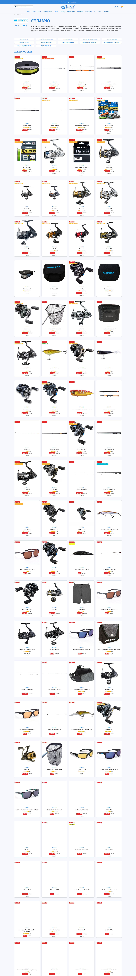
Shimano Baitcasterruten (90, 42)
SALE (99, 11)
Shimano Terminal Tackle (90, 39)
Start (15, 15)
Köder (28, 11)
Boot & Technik (71, 11)
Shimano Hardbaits (46, 42)
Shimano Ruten (24, 39)
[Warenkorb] (121, 7)
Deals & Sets (88, 11)
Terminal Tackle (47, 11)
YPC (95, 11)
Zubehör (56, 11)
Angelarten (80, 11)
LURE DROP (106, 11)
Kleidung (62, 11)
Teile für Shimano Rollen (46, 39)
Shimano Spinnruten (68, 42)
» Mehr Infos (73, 2)
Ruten (34, 11)
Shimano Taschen (24, 42)
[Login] (115, 7)
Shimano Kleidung (112, 39)
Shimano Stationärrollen (24, 45)
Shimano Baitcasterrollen (111, 42)
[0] (118, 7)
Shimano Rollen (68, 39)
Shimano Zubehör (46, 45)
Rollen (39, 11)
